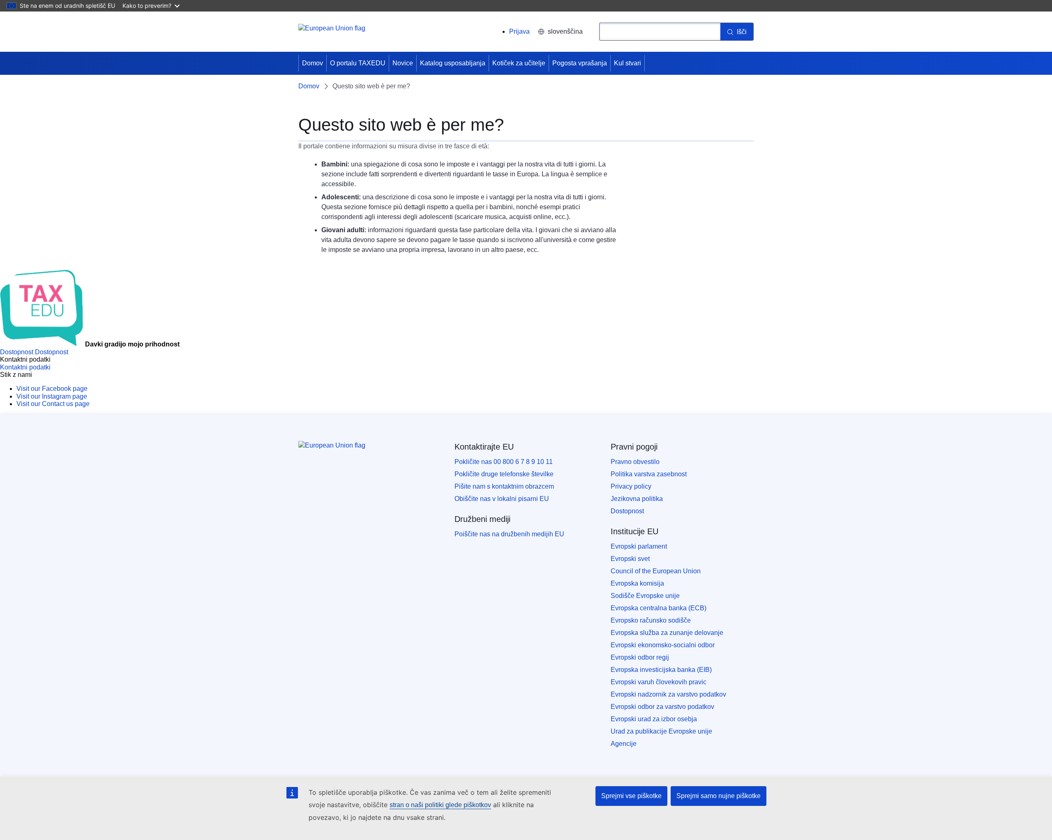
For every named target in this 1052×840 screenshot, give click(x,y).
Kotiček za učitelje (518, 63)
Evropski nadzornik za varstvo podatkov (668, 694)
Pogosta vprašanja (579, 63)
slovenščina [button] (565, 31)
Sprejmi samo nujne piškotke (718, 795)
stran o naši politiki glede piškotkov (440, 804)
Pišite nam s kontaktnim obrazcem (504, 486)
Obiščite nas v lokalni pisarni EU (501, 498)
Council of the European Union (656, 571)
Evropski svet (630, 558)
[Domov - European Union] (331, 33)
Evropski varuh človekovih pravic (658, 681)
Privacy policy (631, 486)
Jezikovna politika (637, 498)
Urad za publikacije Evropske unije (661, 731)
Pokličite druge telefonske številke (504, 474)
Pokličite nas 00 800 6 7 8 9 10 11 (503, 461)
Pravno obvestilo (635, 461)
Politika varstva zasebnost (649, 474)
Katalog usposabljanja (452, 63)
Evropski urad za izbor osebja (654, 718)
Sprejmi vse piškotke (631, 795)
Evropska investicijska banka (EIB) (661, 669)
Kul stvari (627, 63)
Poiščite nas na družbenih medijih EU (509, 534)
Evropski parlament (639, 546)
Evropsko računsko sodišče (651, 620)
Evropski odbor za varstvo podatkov (662, 706)
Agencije (624, 743)
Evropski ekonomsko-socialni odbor (663, 645)
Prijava (519, 31)
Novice (402, 63)
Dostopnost (627, 511)
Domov (312, 63)
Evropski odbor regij (640, 657)
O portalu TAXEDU (357, 63)
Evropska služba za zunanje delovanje (667, 632)
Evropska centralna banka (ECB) (658, 608)
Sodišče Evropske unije (645, 595)
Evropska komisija (637, 583)
